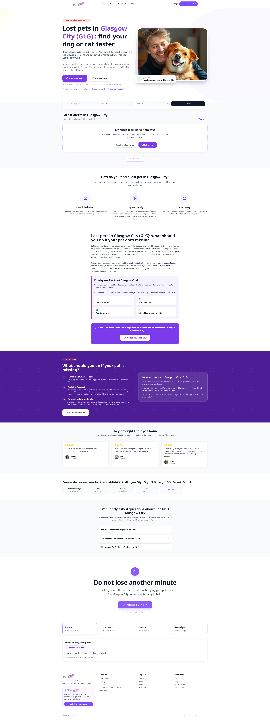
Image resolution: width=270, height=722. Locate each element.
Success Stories (180, 685)
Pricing (112, 4)
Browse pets (101, 78)
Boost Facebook (123, 4)
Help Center (179, 682)
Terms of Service (202, 716)
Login (176, 4)
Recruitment (142, 687)
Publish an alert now (136, 604)
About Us (141, 679)
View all (201, 119)
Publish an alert (76, 78)
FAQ (132, 4)
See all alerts (135, 159)
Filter (189, 104)
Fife (85, 653)
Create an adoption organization (111, 687)
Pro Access (103, 685)
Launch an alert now (75, 412)
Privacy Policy (188, 716)
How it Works (104, 679)
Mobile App (104, 690)
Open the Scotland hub (75, 647)
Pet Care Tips (179, 687)
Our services (92, 4)
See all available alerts (125, 145)
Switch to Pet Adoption (78, 704)
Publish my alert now (136, 337)
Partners (141, 685)
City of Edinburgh (73, 653)
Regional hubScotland (118, 89)
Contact (140, 682)
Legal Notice (177, 716)
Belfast (94, 653)
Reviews (105, 4)
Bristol (103, 653)
